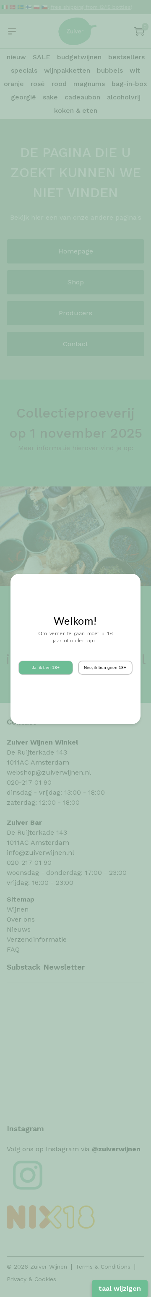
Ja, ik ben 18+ (46, 667)
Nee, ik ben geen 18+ (105, 667)
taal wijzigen (120, 1288)
